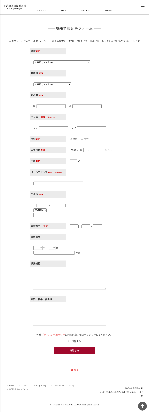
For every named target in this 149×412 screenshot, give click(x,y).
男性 (75, 139)
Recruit (108, 10)
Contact (23, 385)
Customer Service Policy (63, 385)
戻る (76, 370)
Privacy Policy (39, 385)
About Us (41, 10)
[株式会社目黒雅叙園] (14, 7)
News (63, 10)
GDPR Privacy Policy (18, 389)
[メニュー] (142, 6)
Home (11, 385)
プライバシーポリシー (53, 334)
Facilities (85, 10)
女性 (86, 139)
